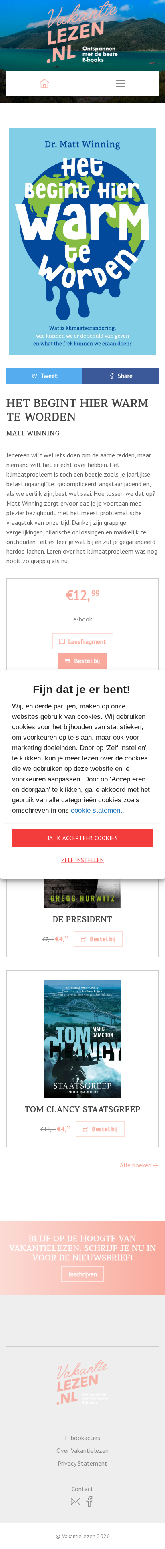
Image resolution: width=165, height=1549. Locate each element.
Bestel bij (86, 661)
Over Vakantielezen (82, 1450)
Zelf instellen (82, 859)
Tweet (48, 376)
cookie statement (96, 810)
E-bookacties (82, 1438)
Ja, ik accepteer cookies (83, 837)
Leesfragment (86, 641)
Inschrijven (82, 1274)
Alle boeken (136, 1165)
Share (124, 376)
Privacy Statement (82, 1463)
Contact (82, 1489)
